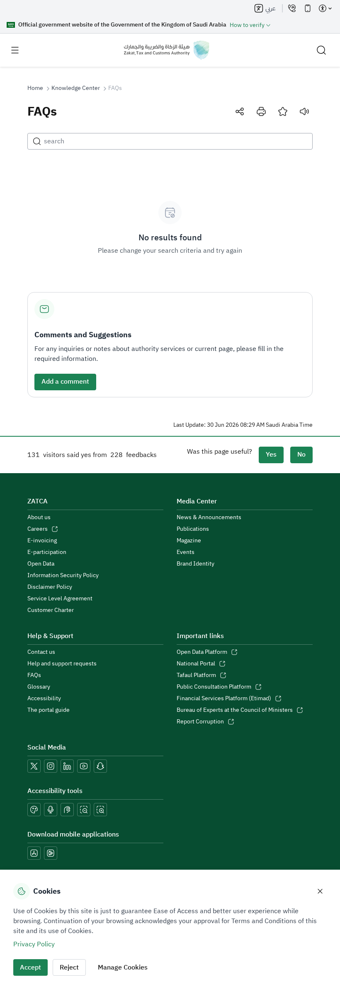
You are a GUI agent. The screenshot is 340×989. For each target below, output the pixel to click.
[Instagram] (50, 766)
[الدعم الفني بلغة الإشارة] (67, 809)
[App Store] (34, 853)
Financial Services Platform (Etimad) (224, 698)
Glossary (38, 687)
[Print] (261, 111)
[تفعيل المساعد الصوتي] (50, 809)
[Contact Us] (292, 8)
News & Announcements (209, 517)
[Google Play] (50, 853)
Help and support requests (62, 664)
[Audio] (304, 111)
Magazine (189, 541)
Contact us (41, 652)
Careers (37, 529)
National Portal (196, 664)
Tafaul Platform (196, 675)
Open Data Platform (202, 652)
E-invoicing (42, 541)
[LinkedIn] (67, 766)
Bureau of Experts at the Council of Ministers (235, 710)
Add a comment (65, 382)
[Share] (239, 111)
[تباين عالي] (34, 809)
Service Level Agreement (59, 599)
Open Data (40, 564)
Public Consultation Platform (214, 687)
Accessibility (44, 698)
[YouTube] (83, 766)
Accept (30, 967)
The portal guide (48, 710)
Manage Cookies (123, 967)
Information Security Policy (63, 575)
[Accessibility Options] (325, 8)
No (301, 454)
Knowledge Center (75, 88)
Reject (69, 967)
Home (35, 88)
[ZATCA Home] (166, 50)
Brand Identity (195, 564)
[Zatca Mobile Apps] (307, 8)
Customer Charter (50, 610)
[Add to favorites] (282, 111)
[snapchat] (100, 766)
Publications (193, 529)
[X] (34, 766)
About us (39, 517)
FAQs (34, 675)
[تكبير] (100, 809)
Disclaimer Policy (49, 587)
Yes (271, 454)
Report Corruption (200, 722)
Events (185, 552)
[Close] (320, 891)
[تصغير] (83, 809)
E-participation (46, 552)
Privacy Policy (34, 944)
